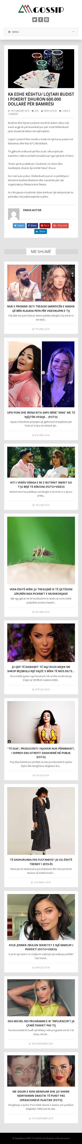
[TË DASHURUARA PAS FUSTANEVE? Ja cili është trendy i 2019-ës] (41, 821)
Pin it (46, 225)
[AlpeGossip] (41, 9)
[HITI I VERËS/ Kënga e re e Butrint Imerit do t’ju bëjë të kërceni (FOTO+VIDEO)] (41, 462)
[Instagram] (46, 19)
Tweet (20, 225)
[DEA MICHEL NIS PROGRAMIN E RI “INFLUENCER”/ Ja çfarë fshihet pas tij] (41, 997)
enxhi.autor (50, 110)
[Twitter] (34, 19)
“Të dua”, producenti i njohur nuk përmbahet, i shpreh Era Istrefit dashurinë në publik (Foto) (41, 753)
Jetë (37, 110)
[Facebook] (40, 19)
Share (34, 225)
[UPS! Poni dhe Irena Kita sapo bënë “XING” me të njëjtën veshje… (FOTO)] (41, 374)
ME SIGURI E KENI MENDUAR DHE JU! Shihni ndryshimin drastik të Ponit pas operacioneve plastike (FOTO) (41, 1096)
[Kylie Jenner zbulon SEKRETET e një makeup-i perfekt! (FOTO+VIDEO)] (41, 917)
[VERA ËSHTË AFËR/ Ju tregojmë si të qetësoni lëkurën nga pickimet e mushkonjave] (41, 550)
